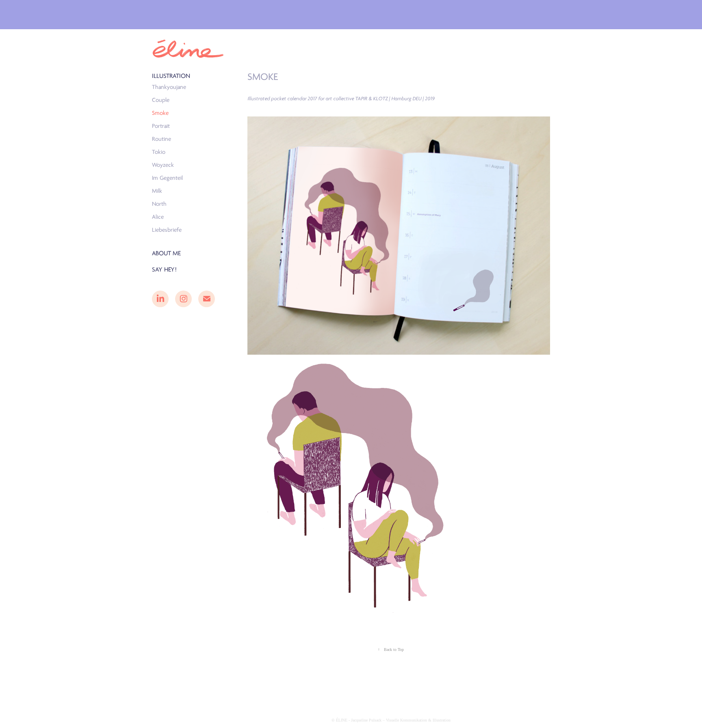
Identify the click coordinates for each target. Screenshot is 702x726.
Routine (161, 139)
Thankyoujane (169, 87)
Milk (157, 190)
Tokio (158, 152)
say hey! (164, 269)
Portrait (161, 126)
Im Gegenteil (167, 177)
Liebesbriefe (167, 229)
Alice (158, 216)
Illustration (171, 76)
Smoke (160, 113)
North (159, 203)
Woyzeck (163, 165)
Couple (160, 100)
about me (166, 253)
